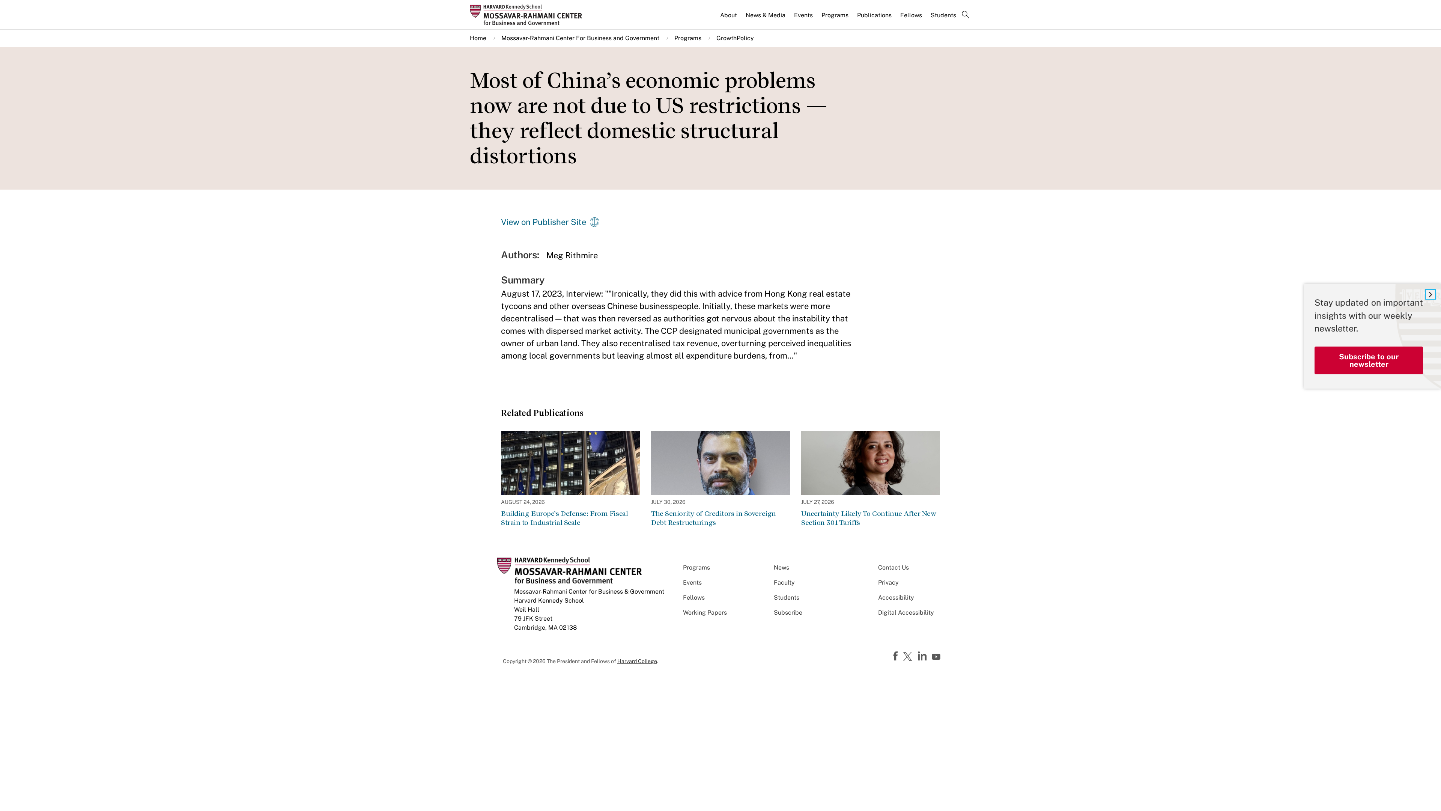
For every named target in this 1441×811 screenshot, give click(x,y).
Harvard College (637, 661)
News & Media (765, 15)
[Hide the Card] (1430, 294)
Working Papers (705, 612)
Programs (834, 15)
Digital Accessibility (906, 612)
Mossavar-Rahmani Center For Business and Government (580, 38)
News (781, 567)
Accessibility (896, 597)
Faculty (784, 582)
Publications (874, 15)
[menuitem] (729, 18)
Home (478, 38)
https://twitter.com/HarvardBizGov (909, 657)
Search (965, 15)
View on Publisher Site (543, 222)
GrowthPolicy (735, 38)
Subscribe (788, 612)
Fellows (911, 15)
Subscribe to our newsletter (1369, 360)
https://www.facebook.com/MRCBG (896, 656)
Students (943, 15)
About (728, 15)
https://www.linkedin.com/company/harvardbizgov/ (923, 656)
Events (803, 15)
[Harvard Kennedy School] (528, 15)
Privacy (888, 582)
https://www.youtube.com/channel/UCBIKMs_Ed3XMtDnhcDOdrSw (937, 657)
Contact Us (893, 567)
